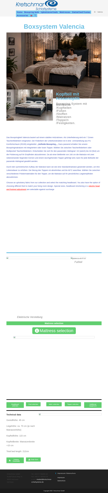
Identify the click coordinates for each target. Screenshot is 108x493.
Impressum (61, 477)
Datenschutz (61, 481)
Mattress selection (54, 323)
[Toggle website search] (35, 15)
